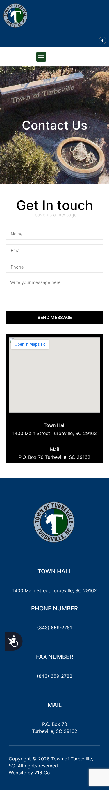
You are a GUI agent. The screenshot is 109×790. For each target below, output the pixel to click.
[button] (41, 57)
